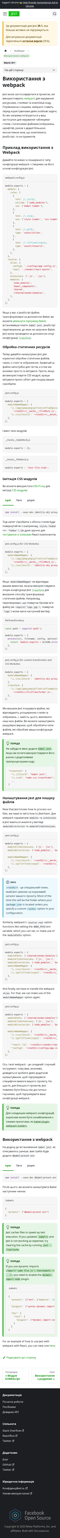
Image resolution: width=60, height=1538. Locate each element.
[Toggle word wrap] (47, 185)
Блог (5, 1459)
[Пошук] (54, 14)
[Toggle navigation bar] (5, 13)
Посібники (9, 1407)
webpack (29, 98)
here (52, 1345)
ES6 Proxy (39, 486)
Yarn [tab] (19, 500)
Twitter (7, 1441)
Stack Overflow (12, 1430)
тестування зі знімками (17, 534)
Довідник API (11, 1412)
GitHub (7, 1464)
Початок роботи (13, 1402)
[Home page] (6, 50)
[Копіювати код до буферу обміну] (53, 185)
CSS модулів (19, 490)
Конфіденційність (14, 1488)
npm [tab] (8, 500)
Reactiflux (8, 1436)
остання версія (32, 41)
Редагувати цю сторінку (21, 1357)
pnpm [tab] (31, 500)
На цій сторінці (14, 70)
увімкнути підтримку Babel (29, 321)
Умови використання (16, 1493)
